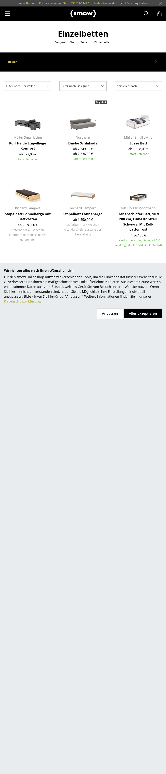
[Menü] (7, 13)
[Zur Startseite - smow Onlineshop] (83, 13)
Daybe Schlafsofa (83, 143)
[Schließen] (160, 3)
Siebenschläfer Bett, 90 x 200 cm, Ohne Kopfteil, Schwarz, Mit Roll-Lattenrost (138, 222)
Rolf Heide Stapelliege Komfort (27, 146)
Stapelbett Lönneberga (82, 214)
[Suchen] (146, 13)
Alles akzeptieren (143, 313)
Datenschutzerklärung (22, 301)
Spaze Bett (138, 143)
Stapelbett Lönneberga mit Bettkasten (28, 216)
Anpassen (110, 313)
